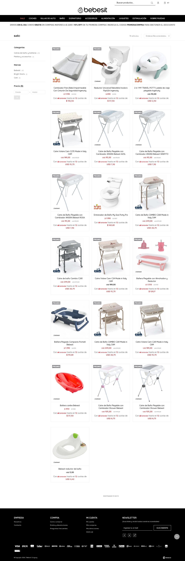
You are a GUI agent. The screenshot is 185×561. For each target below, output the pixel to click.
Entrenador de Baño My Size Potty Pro (111, 215)
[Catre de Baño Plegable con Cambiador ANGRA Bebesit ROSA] (70, 192)
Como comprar (56, 522)
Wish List (89, 532)
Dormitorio (75, 18)
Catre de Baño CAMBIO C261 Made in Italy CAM (111, 343)
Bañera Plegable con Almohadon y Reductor (152, 279)
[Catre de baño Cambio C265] (70, 256)
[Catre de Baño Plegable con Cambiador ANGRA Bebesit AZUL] (111, 129)
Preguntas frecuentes (58, 528)
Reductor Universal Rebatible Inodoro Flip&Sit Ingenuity (111, 89)
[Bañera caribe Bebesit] (70, 383)
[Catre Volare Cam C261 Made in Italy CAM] (152, 319)
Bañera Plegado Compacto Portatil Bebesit (70, 343)
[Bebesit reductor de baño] (70, 446)
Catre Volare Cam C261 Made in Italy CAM (152, 343)
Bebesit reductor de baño (70, 469)
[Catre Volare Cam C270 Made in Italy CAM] (70, 129)
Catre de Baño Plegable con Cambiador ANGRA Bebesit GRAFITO (152, 152)
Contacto (17, 525)
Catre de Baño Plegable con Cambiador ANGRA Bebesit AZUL (111, 152)
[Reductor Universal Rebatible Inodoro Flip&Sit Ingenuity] (111, 65)
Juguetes (124, 18)
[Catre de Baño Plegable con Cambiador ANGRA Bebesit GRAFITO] (152, 129)
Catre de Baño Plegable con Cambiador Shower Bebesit (110, 406)
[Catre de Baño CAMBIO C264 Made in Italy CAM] (152, 192)
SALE (22, 18)
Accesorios (91, 18)
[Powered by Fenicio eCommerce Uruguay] (167, 558)
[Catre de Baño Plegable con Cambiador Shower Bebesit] (111, 383)
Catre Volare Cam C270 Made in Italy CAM (69, 152)
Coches (32, 18)
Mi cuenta (90, 522)
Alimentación (108, 18)
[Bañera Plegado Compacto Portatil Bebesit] (70, 319)
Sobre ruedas (157, 18)
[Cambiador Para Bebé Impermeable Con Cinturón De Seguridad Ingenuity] (70, 65)
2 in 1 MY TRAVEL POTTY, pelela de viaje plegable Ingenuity (152, 89)
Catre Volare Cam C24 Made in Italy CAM (111, 279)
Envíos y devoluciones (59, 525)
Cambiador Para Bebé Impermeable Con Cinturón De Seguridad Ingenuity (69, 89)
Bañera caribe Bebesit (70, 405)
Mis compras (91, 525)
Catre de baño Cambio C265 (70, 278)
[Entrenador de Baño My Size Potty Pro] (111, 192)
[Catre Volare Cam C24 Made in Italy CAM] (111, 256)
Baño (62, 18)
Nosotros (17, 522)
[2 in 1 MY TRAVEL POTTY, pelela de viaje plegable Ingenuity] (152, 65)
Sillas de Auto (48, 18)
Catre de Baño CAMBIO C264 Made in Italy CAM (151, 216)
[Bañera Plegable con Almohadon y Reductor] (152, 256)
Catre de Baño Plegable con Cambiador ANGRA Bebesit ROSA (70, 216)
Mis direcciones (92, 528)
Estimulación (139, 18)
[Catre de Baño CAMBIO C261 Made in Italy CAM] (111, 319)
